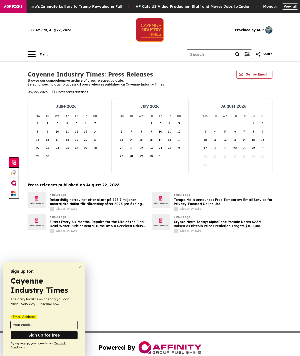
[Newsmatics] (14, 193)
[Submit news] (14, 163)
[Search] (237, 54)
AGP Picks (13, 7)
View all (290, 6)
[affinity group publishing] (14, 183)
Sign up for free (44, 335)
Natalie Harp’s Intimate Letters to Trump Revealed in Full (67, 6)
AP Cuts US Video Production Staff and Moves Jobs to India (192, 6)
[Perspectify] (14, 173)
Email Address (24, 317)
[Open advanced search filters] (247, 54)
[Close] (80, 267)
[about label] (52, 209)
